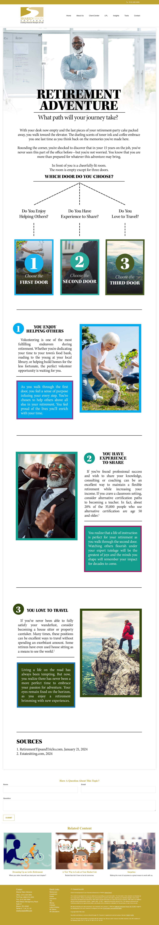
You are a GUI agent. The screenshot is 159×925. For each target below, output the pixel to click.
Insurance (53, 898)
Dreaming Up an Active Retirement (28, 871)
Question (7, 798)
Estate (52, 896)
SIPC (132, 915)
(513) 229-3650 (134, 2)
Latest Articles (54, 907)
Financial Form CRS (78, 889)
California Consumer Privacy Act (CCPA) (125, 906)
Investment (53, 894)
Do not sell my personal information (112, 908)
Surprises (131, 871)
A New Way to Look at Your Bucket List (79, 871)
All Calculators (54, 911)
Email (83, 784)
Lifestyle (52, 905)
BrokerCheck (108, 892)
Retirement (53, 892)
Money (52, 903)
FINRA (128, 915)
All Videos (53, 909)
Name (5, 784)
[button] (80, 15)
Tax (51, 901)
